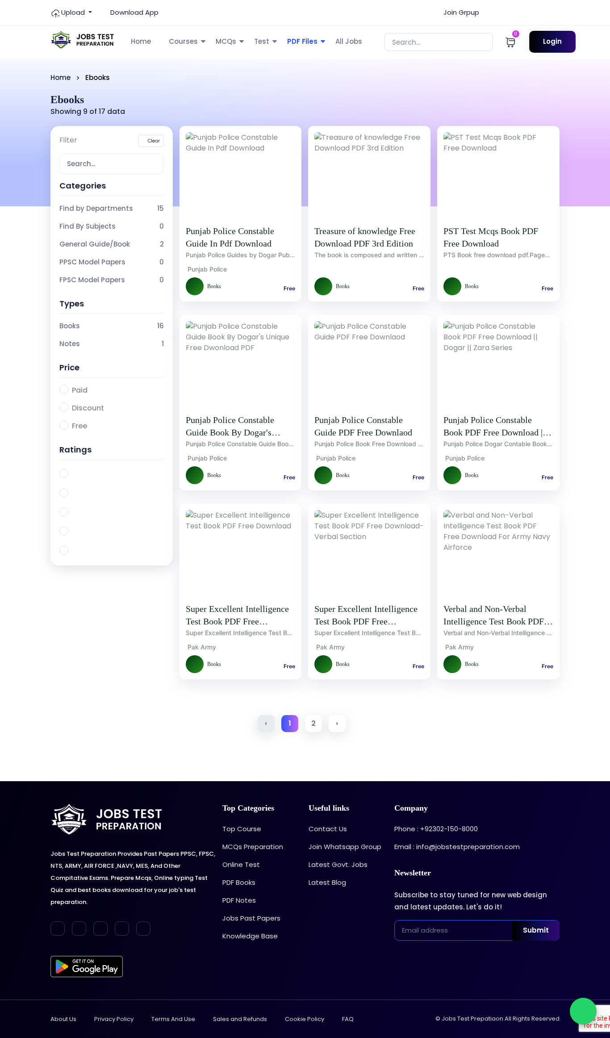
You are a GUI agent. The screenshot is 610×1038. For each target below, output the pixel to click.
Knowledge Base (250, 936)
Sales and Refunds (240, 1019)
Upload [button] (73, 12)
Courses (183, 41)
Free (79, 426)
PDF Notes (239, 900)
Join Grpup (460, 12)
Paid (80, 390)
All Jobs (348, 41)
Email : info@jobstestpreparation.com (457, 846)
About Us (63, 1019)
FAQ (348, 1019)
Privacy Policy (114, 1019)
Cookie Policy (304, 1019)
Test (261, 41)
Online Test (241, 864)
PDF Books (238, 882)
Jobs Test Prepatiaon (472, 1018)
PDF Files (302, 41)
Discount (88, 408)
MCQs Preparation (252, 846)
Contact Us (328, 828)
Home (141, 41)
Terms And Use (173, 1019)
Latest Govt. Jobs (338, 864)
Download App (134, 12)
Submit (536, 930)
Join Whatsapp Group (345, 846)
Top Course (241, 828)
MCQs (226, 41)
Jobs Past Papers (251, 918)
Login (552, 41)
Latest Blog (327, 882)
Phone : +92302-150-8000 (436, 828)
